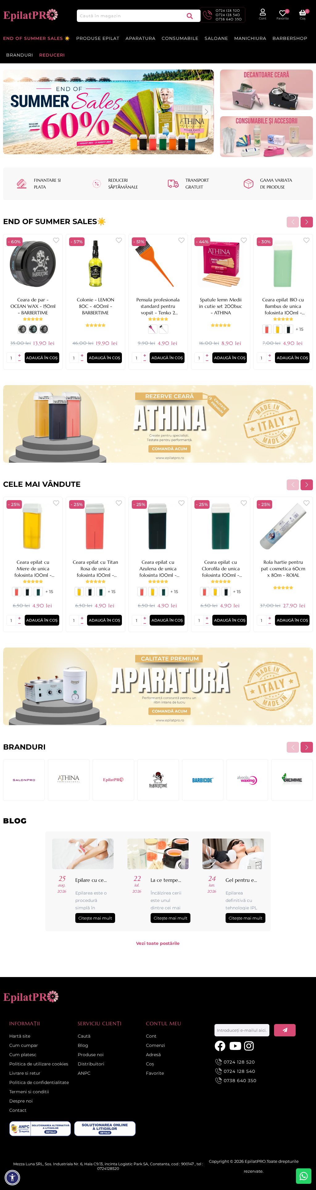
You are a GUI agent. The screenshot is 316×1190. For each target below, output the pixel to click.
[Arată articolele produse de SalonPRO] (24, 780)
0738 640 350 (229, 19)
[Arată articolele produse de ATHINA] (68, 780)
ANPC (84, 1073)
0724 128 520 (228, 10)
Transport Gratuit (197, 183)
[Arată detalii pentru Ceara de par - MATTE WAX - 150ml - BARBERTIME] (44, 331)
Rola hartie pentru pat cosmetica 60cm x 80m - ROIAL (283, 568)
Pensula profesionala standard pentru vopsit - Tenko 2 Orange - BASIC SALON (158, 306)
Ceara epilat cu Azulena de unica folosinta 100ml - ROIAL (158, 568)
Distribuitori (91, 1064)
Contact (18, 1110)
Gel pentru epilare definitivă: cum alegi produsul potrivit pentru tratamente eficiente (242, 880)
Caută (190, 16)
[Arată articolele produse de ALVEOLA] (247, 780)
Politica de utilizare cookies (38, 1064)
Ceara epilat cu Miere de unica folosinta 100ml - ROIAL (33, 568)
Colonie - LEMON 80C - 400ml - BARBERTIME (95, 306)
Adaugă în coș (41, 357)
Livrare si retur (24, 1073)
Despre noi (21, 1101)
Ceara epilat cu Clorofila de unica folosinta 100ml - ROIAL (221, 568)
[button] (206, 112)
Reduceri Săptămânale (123, 183)
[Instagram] (250, 1045)
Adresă (153, 1054)
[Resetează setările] (12, 1177)
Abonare (285, 1030)
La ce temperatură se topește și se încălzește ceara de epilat (167, 880)
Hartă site (19, 1036)
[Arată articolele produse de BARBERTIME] (158, 780)
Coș (150, 1064)
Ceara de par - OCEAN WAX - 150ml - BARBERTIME (33, 306)
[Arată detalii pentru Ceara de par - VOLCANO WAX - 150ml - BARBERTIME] (33, 331)
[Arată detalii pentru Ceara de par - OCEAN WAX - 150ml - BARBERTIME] (33, 263)
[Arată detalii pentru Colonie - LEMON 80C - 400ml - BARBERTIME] (95, 263)
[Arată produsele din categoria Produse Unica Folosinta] (266, 136)
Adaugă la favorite (56, 240)
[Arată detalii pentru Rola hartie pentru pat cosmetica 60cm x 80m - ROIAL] (283, 526)
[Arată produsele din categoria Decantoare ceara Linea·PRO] (266, 90)
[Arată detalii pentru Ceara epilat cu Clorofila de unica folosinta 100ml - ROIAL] (38, 594)
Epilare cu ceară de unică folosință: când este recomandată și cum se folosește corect (91, 880)
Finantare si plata (47, 183)
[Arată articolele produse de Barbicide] (203, 780)
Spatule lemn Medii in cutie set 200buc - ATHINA (220, 306)
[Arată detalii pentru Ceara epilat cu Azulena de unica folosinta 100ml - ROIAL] (289, 331)
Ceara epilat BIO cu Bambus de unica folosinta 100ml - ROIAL (283, 306)
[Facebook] (220, 1045)
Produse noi (91, 1054)
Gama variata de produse (276, 183)
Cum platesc (22, 1054)
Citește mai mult (95, 918)
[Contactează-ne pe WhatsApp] (303, 1176)
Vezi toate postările (158, 943)
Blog (83, 1045)
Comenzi (155, 1045)
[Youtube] (235, 1045)
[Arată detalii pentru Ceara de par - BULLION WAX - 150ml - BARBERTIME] (22, 331)
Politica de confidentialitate (39, 1082)
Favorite (155, 1073)
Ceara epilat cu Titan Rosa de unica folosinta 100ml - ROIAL (95, 568)
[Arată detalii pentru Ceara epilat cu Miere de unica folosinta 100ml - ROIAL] (278, 331)
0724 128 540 (228, 15)
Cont (151, 1036)
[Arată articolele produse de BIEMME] (292, 780)
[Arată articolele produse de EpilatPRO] (113, 780)
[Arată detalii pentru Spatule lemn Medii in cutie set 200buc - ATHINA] (221, 263)
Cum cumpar (23, 1045)
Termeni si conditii (29, 1091)
